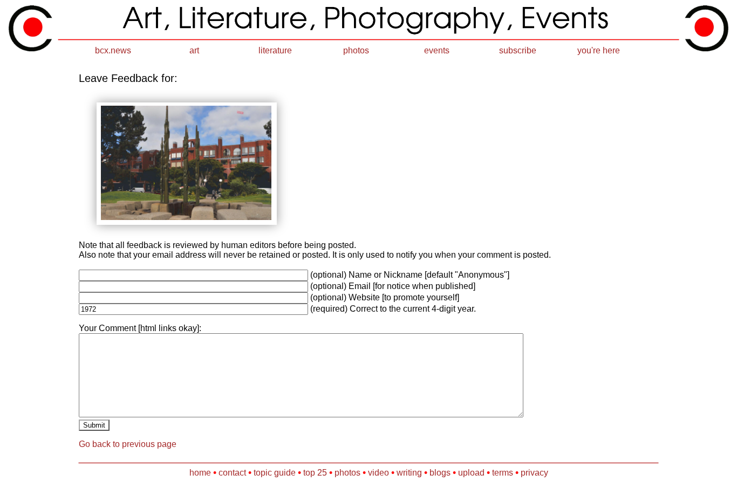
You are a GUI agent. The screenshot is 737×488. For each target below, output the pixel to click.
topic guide (275, 472)
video (378, 472)
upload (471, 472)
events (436, 50)
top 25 (315, 472)
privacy (534, 472)
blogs (440, 472)
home (200, 472)
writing (409, 472)
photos (356, 50)
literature (275, 50)
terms (502, 472)
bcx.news (113, 50)
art (194, 50)
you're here (598, 50)
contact (232, 472)
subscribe (517, 50)
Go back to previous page (127, 444)
